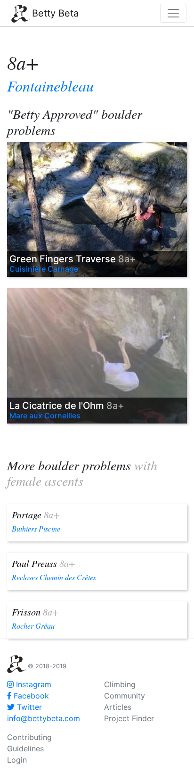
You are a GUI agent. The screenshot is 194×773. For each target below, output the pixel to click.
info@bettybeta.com (43, 718)
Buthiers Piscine (36, 528)
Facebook (30, 695)
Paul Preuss (43, 563)
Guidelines (25, 748)
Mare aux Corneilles (45, 415)
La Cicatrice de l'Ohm (66, 405)
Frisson (35, 612)
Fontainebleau (50, 85)
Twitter (28, 707)
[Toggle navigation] (173, 13)
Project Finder (129, 718)
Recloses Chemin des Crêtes (54, 577)
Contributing (29, 737)
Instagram (32, 684)
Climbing (120, 684)
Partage (36, 514)
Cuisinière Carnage (43, 269)
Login (17, 760)
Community (124, 695)
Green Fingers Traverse (72, 259)
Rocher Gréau (33, 626)
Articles (117, 707)
